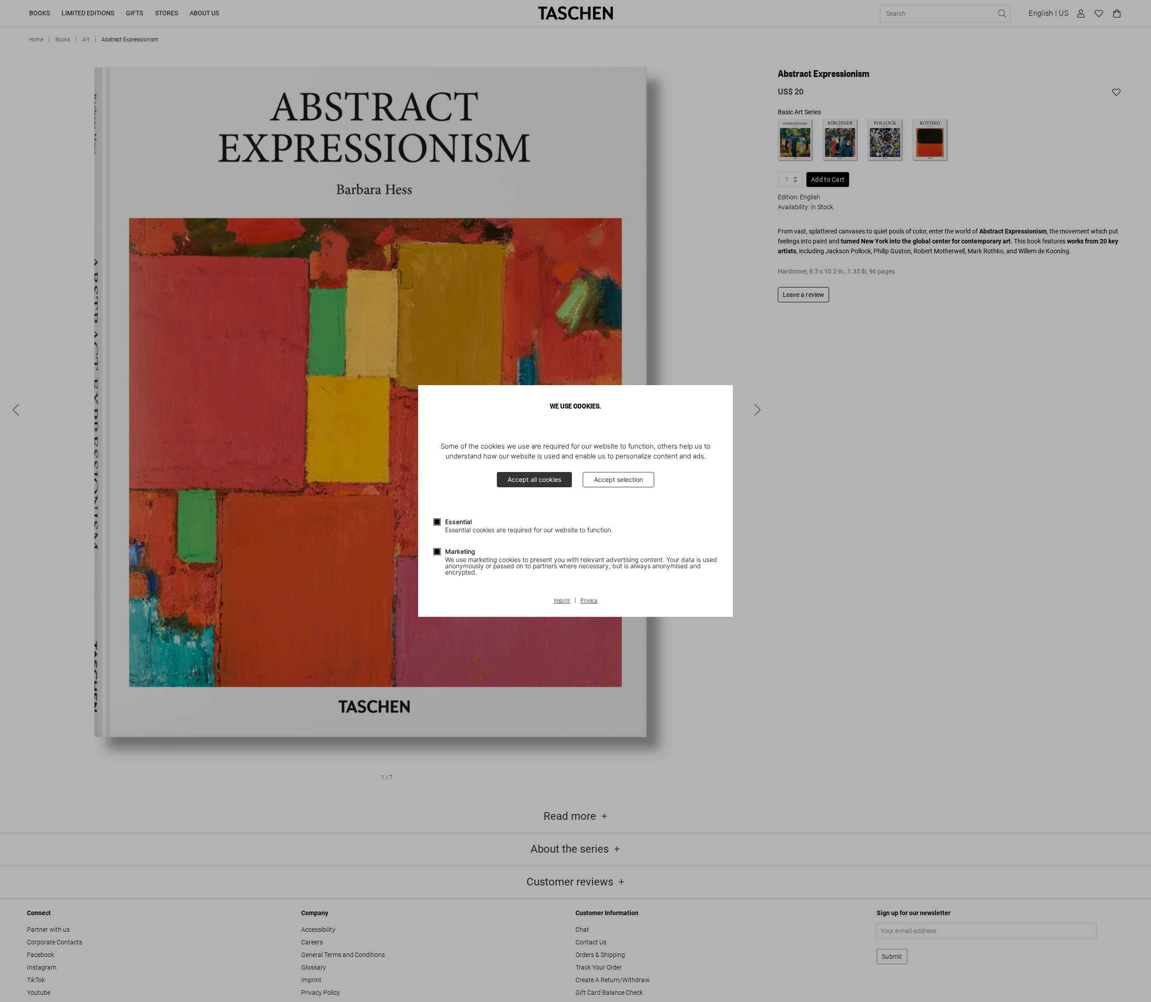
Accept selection (618, 479)
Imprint (562, 600)
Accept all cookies (534, 479)
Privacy (589, 600)
